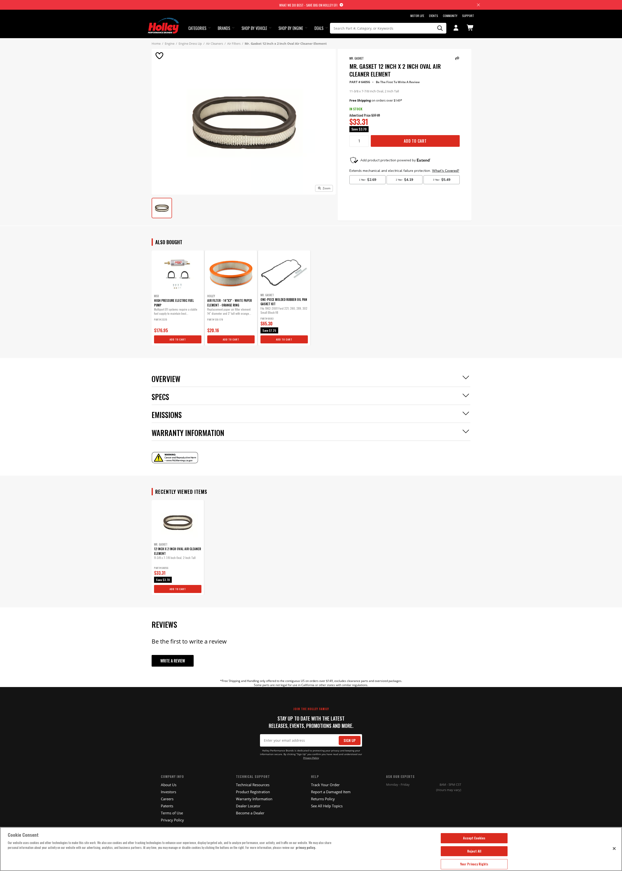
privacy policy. (306, 847)
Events (433, 16)
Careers (167, 798)
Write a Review (172, 661)
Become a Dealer (250, 812)
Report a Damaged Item (331, 791)
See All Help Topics (327, 805)
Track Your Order (325, 784)
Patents (167, 805)
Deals (318, 28)
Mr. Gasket (356, 58)
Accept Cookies (474, 838)
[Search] (440, 28)
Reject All (474, 851)
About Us (168, 784)
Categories (197, 28)
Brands (224, 28)
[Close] (614, 848)
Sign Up (350, 740)
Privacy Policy (311, 757)
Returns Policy (323, 798)
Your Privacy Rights (474, 864)
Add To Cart (415, 141)
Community (450, 16)
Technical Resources (252, 784)
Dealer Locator (248, 805)
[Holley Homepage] (164, 21)
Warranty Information (254, 798)
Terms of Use (172, 812)
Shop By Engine (290, 28)
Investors (168, 791)
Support (468, 16)
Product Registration (253, 791)
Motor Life (417, 16)
